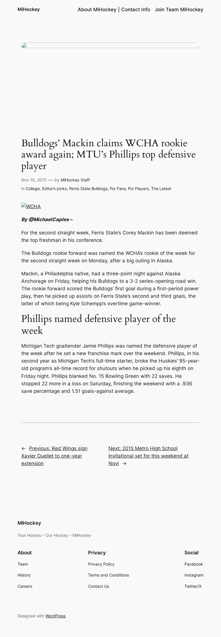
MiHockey (29, 9)
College (33, 188)
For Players (138, 188)
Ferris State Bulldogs (88, 188)
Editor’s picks (54, 188)
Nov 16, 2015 (34, 179)
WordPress (55, 615)
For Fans (118, 188)
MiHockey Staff (75, 179)
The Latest (161, 188)
